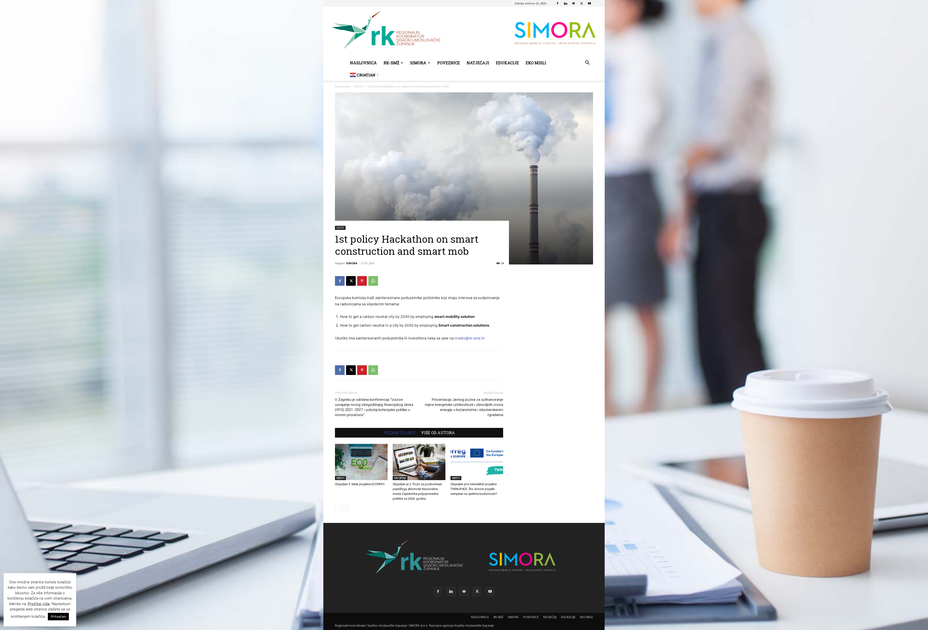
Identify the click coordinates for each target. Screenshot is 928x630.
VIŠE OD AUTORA (438, 433)
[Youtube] (589, 3)
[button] (587, 63)
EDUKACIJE (507, 62)
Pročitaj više (39, 603)
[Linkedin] (565, 3)
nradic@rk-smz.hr (470, 338)
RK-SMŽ (391, 62)
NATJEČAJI (478, 62)
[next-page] (346, 508)
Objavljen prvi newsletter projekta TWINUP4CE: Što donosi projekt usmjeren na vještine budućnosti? (473, 489)
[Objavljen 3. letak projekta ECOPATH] (361, 462)
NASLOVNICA (363, 62)
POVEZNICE (448, 62)
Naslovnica (342, 86)
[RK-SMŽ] (464, 32)
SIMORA (418, 62)
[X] (581, 3)
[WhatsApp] (373, 281)
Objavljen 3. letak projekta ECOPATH (359, 484)
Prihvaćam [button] (58, 616)
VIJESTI (359, 86)
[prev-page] (338, 508)
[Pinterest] (362, 281)
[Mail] (573, 3)
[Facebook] (557, 3)
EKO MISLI (536, 62)
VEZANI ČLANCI (399, 433)
